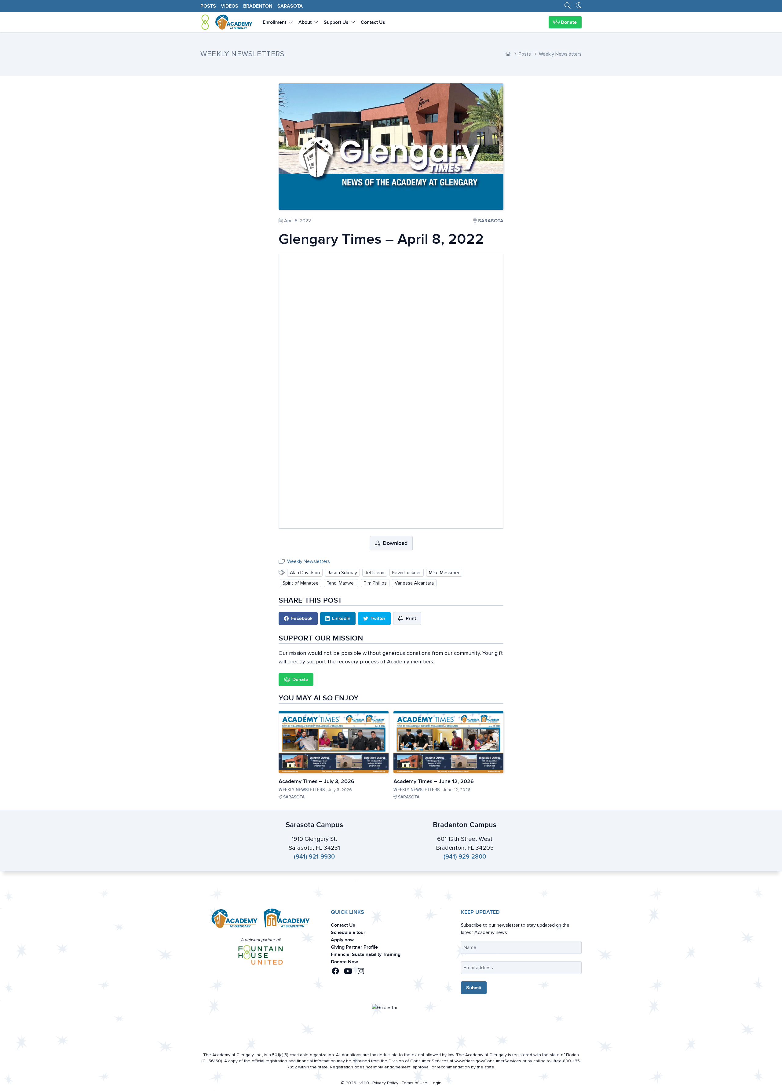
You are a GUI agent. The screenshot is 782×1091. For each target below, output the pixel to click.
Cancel (376, 598)
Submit (405, 598)
